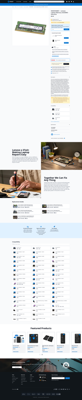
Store (13, 6)
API (12, 382)
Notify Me (66, 29)
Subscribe (67, 378)
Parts (15, 6)
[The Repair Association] (69, 389)
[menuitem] (18, 1)
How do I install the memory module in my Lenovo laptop (60, 52)
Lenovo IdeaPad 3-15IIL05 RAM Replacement (25, 204)
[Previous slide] (40, 354)
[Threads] (67, 389)
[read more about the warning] (64, 138)
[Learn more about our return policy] (58, 73)
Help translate (14, 389)
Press (22, 382)
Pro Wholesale (23, 378)
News (22, 384)
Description (53, 77)
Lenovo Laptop (26, 6)
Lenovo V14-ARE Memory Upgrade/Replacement (26, 216)
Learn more (17, 367)
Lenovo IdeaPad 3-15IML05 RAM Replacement (54, 204)
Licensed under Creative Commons (43, 397)
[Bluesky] (65, 389)
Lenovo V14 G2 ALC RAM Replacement (53, 210)
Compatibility (53, 105)
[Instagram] (60, 389)
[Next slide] (42, 354)
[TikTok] (54, 389)
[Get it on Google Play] (43, 380)
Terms (31, 379)
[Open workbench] (67, 2)
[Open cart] (71, 2)
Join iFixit (66, 63)
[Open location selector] (69, 2)
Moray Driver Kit (57, 40)
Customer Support (15, 378)
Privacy (31, 378)
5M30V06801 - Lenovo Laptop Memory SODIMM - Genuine (38, 6)
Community (23, 376)
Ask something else (55, 56)
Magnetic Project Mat (58, 35)
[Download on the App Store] (43, 377)
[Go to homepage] (11, 1)
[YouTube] (61, 389)
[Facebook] (56, 389)
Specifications (53, 124)
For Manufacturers (24, 381)
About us (13, 376)
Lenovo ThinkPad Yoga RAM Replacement (25, 210)
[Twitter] (58, 389)
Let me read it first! (55, 379)
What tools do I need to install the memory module (60, 54)
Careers (13, 381)
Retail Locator (23, 379)
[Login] (73, 1)
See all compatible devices (55, 121)
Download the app (42, 374)
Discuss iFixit (14, 379)
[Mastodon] (63, 389)
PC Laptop (21, 6)
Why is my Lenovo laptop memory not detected (59, 49)
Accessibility (32, 376)
